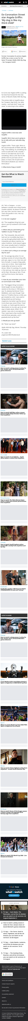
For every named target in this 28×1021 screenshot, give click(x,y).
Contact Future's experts (8, 984)
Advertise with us (6, 1004)
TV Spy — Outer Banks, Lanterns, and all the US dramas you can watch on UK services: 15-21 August (14, 945)
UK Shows (10, 10)
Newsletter (23, 51)
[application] (14, 118)
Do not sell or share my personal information (13, 1007)
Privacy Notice (22, 191)
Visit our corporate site (14, 969)
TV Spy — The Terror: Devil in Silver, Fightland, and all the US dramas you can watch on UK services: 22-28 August (13, 934)
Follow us (15, 51)
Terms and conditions (7, 980)
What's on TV (19, 26)
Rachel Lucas (11, 26)
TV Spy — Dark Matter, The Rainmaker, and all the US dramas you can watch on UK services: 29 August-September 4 (14, 915)
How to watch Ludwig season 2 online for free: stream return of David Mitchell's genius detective (14, 925)
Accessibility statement (8, 994)
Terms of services (20, 189)
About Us (4, 1001)
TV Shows (4, 10)
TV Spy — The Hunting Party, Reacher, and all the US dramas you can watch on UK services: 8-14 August (14, 956)
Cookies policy (5, 990)
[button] (2, 2)
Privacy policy (5, 987)
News (3, 27)
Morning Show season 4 (16, 6)
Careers (4, 997)
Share (5, 51)
